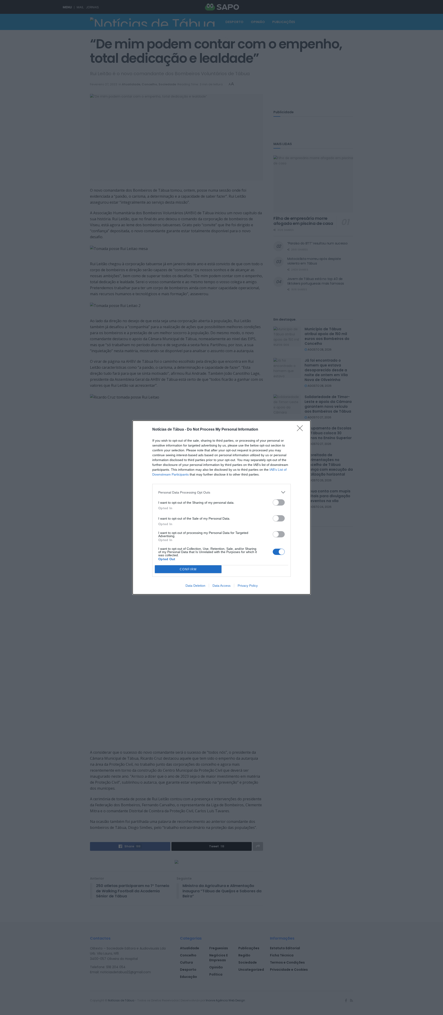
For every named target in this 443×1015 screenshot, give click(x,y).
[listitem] (221, 492)
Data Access (221, 585)
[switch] (279, 502)
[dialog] (221, 507)
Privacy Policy (248, 585)
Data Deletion (195, 585)
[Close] (301, 429)
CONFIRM (188, 569)
